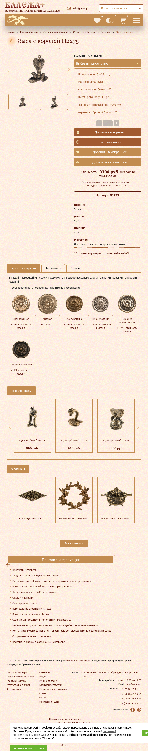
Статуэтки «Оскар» (17, 672)
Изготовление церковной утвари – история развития (42, 586)
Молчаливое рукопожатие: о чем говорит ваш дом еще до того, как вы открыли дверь (61, 630)
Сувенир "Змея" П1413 (32, 440)
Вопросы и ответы (49, 701)
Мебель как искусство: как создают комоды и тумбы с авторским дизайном (55, 625)
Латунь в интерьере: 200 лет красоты (34, 592)
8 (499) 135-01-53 (131, 689)
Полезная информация (61, 560)
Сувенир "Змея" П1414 (74, 440)
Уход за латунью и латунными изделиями (35, 575)
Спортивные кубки (16, 680)
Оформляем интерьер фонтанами (31, 636)
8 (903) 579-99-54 (131, 694)
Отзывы (43, 697)
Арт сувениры (14, 689)
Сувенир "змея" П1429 (116, 440)
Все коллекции (74, 543)
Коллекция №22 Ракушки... (116, 518)
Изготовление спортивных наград (31, 608)
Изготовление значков (18, 684)
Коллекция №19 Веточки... (74, 518)
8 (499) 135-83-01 (131, 703)
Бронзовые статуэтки (50, 684)
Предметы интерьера (24, 569)
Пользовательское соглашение (65, 719)
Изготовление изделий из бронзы (31, 614)
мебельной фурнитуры (78, 660)
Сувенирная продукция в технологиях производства (41, 619)
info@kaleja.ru (134, 684)
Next (68, 69)
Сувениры (44, 672)
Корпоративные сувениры (53, 689)
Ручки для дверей (48, 680)
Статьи (43, 693)
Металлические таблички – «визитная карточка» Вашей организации (51, 581)
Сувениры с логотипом (25, 603)
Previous (8, 69)
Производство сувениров (20, 676)
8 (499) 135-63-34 (131, 698)
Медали (43, 676)
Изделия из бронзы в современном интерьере (38, 641)
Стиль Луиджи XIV (23, 597)
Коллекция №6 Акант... (32, 518)
